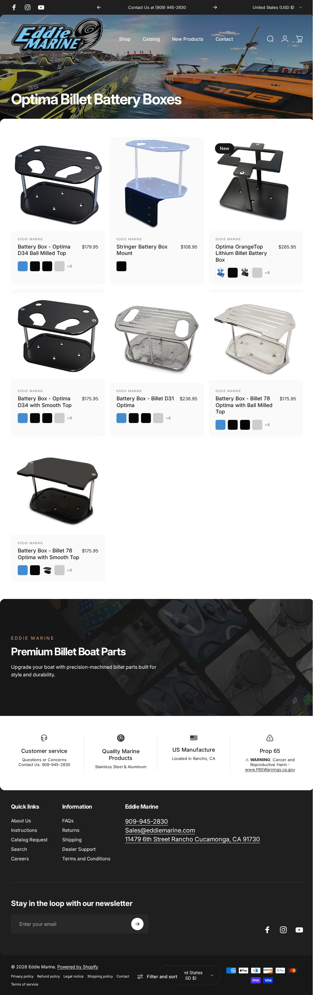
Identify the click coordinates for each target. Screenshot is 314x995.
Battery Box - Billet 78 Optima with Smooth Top (48, 553)
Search (19, 849)
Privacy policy (22, 976)
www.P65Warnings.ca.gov (266, 769)
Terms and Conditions (86, 859)
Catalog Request (29, 840)
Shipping (72, 840)
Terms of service (24, 984)
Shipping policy (100, 976)
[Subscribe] (137, 924)
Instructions (24, 830)
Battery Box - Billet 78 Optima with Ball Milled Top (244, 405)
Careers (20, 859)
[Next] (215, 7)
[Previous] (99, 7)
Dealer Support (79, 849)
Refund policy (48, 976)
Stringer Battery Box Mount (142, 249)
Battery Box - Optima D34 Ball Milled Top (44, 249)
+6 (69, 266)
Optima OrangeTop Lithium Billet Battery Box (241, 253)
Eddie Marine (30, 239)
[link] (146, 821)
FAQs (68, 821)
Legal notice (73, 976)
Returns (70, 830)
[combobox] (278, 7)
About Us (21, 821)
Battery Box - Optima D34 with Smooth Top (45, 401)
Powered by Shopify (77, 966)
